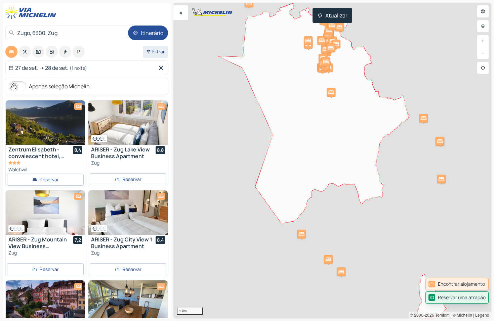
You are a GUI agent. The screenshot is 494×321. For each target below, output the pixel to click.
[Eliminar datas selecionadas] (162, 67)
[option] (11, 52)
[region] (332, 160)
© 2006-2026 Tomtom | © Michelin (441, 315)
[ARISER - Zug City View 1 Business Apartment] (128, 212)
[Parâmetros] (483, 26)
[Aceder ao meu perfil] (483, 11)
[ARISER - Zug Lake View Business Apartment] (128, 122)
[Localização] (483, 68)
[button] (341, 271)
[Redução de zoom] (483, 53)
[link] (457, 284)
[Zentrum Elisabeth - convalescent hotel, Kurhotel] (45, 122)
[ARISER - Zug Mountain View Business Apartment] (45, 212)
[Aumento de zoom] (483, 41)
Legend (482, 315)
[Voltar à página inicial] (32, 12)
